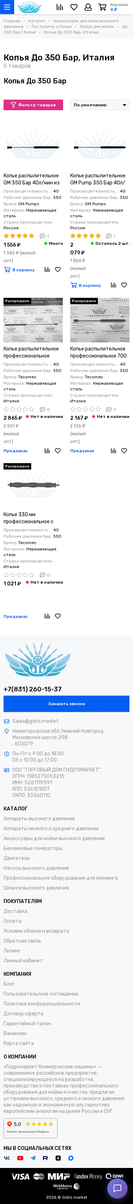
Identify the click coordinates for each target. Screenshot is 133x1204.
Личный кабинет (23, 961)
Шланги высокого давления (36, 888)
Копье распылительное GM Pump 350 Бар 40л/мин (98, 180)
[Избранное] (57, 270)
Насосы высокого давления (36, 868)
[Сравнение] (47, 270)
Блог (9, 984)
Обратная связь (22, 941)
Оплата (12, 921)
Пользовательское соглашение (41, 994)
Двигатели (17, 858)
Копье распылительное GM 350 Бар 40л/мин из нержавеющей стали (32, 180)
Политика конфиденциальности (42, 1004)
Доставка (15, 911)
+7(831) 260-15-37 (33, 689)
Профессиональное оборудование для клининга (61, 878)
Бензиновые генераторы (33, 848)
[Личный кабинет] (88, 7)
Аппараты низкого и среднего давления (51, 829)
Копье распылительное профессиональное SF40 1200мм (31, 353)
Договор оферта (23, 1014)
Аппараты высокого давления (39, 819)
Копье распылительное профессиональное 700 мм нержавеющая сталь (98, 353)
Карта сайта (19, 1043)
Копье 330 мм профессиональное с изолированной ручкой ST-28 (31, 518)
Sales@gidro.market (35, 721)
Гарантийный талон (27, 1024)
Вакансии (15, 1034)
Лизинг (12, 951)
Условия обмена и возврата (36, 931)
